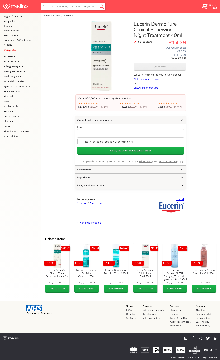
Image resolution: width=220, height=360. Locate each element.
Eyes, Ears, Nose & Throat (17, 86)
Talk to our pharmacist (153, 310)
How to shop (176, 310)
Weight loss (10, 21)
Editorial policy (203, 325)
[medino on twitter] (206, 338)
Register (18, 16)
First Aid (8, 96)
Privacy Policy (146, 161)
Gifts (6, 101)
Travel (7, 126)
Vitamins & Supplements (17, 131)
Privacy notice (203, 317)
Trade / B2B (176, 325)
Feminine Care (12, 91)
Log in (7, 16)
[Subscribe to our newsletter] (184, 338)
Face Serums (97, 203)
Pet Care (8, 111)
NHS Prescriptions (151, 317)
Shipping (130, 314)
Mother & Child (12, 106)
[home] (20, 6)
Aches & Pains (11, 61)
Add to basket (57, 288)
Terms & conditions (179, 317)
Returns (174, 314)
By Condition (11, 136)
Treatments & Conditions (17, 39)
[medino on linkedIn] (214, 338)
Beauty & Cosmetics (14, 71)
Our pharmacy (149, 314)
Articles (8, 44)
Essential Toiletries (14, 81)
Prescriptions (11, 35)
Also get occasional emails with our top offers (108, 141)
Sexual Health (11, 116)
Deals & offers (11, 30)
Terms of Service (168, 161)
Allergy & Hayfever (14, 66)
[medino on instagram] (199, 338)
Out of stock (159, 66)
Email (80, 127)
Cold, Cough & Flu (13, 76)
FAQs (129, 310)
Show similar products (146, 87)
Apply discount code (180, 321)
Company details (204, 314)
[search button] (102, 6)
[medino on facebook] (191, 338)
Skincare (8, 121)
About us (200, 310)
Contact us (131, 317)
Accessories (10, 56)
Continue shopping (90, 222)
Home (47, 15)
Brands (8, 25)
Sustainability (202, 321)
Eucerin (67, 15)
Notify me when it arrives (147, 79)
